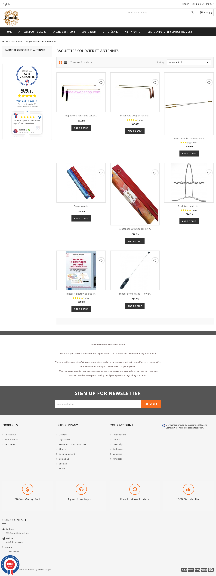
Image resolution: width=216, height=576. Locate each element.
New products (11, 439)
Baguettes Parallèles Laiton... (81, 115)
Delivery (63, 434)
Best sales (9, 444)
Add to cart (81, 128)
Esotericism (89, 31)
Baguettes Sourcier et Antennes (25, 50)
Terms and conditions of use (72, 444)
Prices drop (10, 434)
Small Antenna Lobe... (189, 206)
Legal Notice (65, 439)
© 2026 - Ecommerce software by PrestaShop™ (26, 569)
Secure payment (67, 453)
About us (63, 449)
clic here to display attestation (189, 427)
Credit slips (117, 444)
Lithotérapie (110, 31)
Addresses (117, 449)
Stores (62, 468)
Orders (116, 439)
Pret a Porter (132, 31)
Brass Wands (81, 206)
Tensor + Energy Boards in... (80, 293)
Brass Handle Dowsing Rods (189, 138)
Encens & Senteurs (63, 31)
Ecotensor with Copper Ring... (135, 228)
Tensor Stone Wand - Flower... (135, 293)
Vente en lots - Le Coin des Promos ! (170, 31)
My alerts (117, 458)
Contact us (64, 458)
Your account (121, 425)
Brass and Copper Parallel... (135, 115)
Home (9, 31)
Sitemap (63, 463)
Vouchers (117, 453)
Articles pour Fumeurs (32, 31)
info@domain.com (14, 542)
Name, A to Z (189, 62)
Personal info (119, 434)
